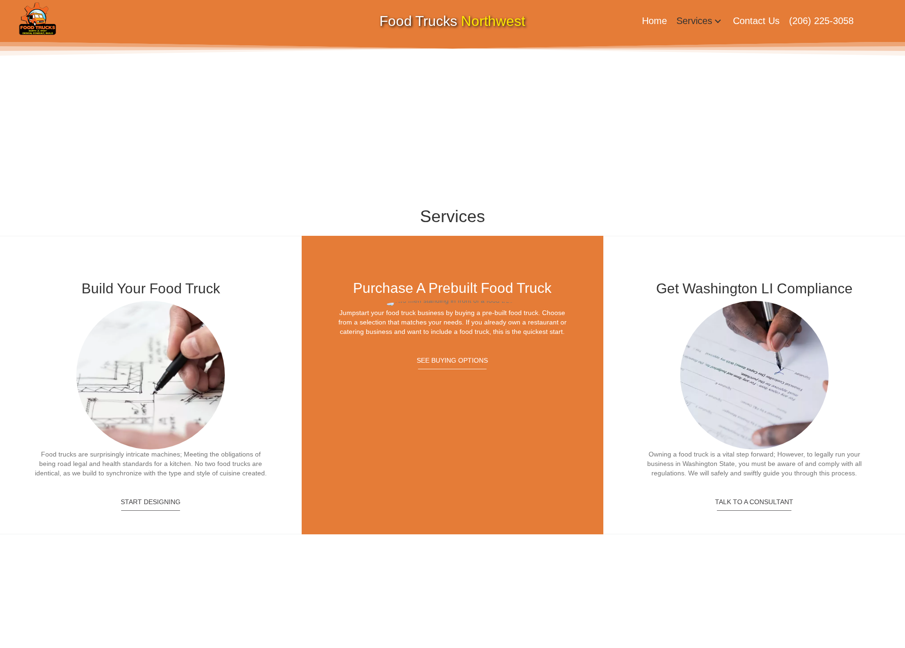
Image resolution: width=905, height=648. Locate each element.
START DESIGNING (151, 502)
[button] (718, 21)
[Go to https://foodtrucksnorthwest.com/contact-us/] (151, 380)
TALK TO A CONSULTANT (754, 502)
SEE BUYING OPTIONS (452, 360)
